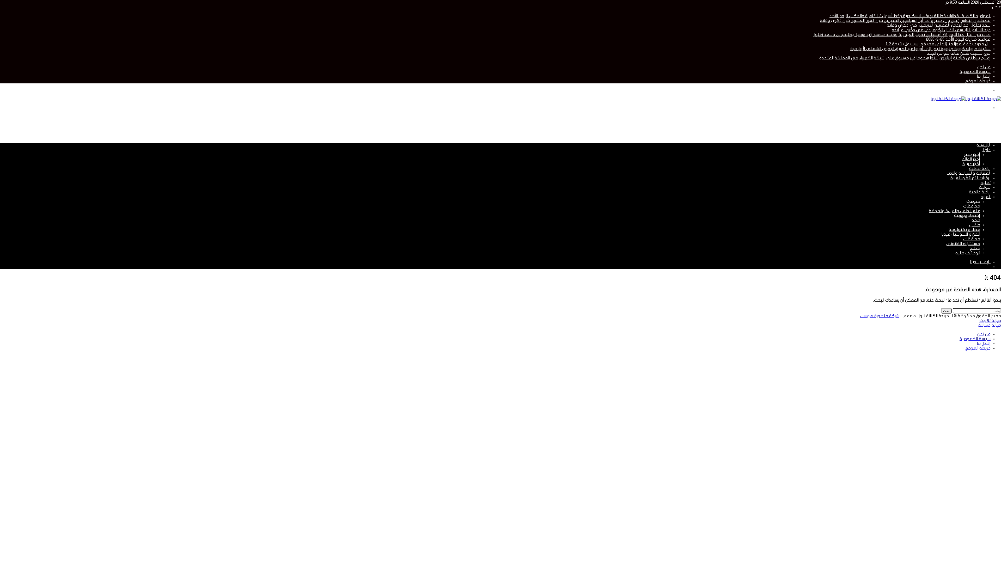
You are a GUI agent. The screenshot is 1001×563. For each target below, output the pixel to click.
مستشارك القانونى (963, 244)
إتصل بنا (984, 76)
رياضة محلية (980, 169)
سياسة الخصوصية (975, 72)
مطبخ (974, 248)
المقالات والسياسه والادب (969, 173)
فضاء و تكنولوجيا (964, 230)
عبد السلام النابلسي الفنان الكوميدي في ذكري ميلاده (941, 30)
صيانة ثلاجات (990, 321)
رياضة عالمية (980, 192)
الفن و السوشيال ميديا (961, 234)
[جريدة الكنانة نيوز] (966, 99)
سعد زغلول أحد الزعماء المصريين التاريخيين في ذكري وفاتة (939, 25)
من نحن (984, 67)
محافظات (971, 206)
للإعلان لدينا (980, 262)
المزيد (986, 197)
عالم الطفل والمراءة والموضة (954, 211)
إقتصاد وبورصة (967, 215)
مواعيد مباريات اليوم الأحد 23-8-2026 (958, 39)
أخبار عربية (971, 164)
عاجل (986, 150)
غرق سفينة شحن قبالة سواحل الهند (959, 53)
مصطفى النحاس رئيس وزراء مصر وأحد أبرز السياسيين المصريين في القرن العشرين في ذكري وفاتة (905, 21)
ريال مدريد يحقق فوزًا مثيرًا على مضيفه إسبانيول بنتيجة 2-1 (938, 44)
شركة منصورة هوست (879, 316)
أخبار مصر (972, 154)
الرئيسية (983, 145)
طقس (974, 225)
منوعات (973, 201)
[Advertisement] (906, 126)
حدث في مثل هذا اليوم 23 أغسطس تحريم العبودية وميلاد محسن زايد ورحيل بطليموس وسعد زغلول (902, 35)
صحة (976, 220)
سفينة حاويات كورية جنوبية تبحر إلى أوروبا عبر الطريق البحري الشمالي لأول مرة (920, 49)
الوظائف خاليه (967, 253)
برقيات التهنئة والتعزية (970, 178)
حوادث (985, 187)
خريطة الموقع (978, 81)
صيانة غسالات (989, 325)
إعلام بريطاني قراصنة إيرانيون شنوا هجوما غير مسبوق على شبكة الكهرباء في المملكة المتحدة (905, 58)
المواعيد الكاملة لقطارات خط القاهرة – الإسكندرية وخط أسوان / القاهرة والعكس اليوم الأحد (910, 16)
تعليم (985, 183)
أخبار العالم (971, 159)
